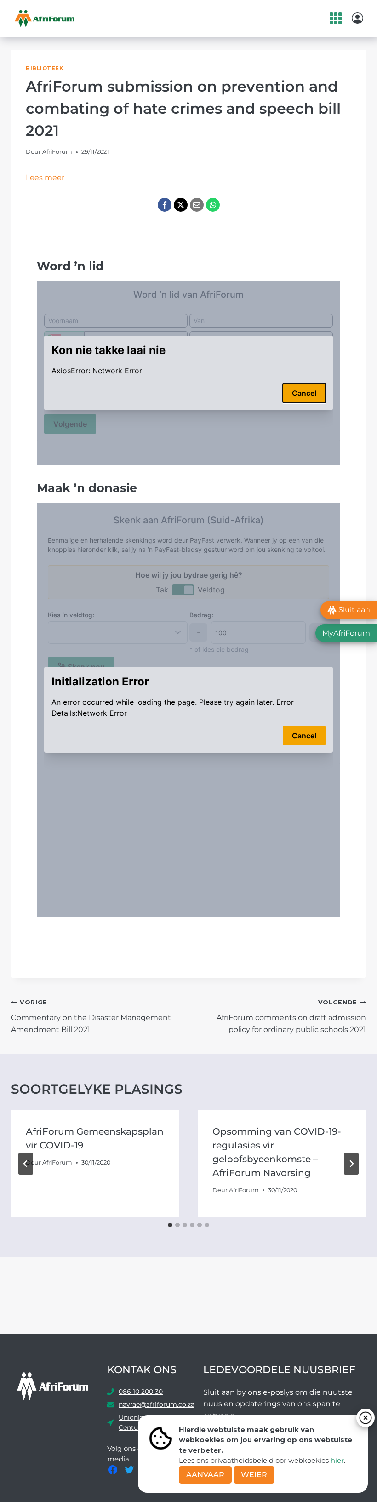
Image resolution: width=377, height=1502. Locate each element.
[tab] (170, 1225)
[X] (181, 205)
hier (337, 1460)
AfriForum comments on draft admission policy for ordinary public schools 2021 (291, 1016)
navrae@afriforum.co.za (156, 1404)
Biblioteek (44, 68)
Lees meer (45, 177)
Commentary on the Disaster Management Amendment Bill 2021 (91, 1016)
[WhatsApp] (213, 205)
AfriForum (57, 151)
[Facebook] (164, 205)
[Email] (197, 205)
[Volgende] (351, 1164)
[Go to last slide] (25, 1164)
